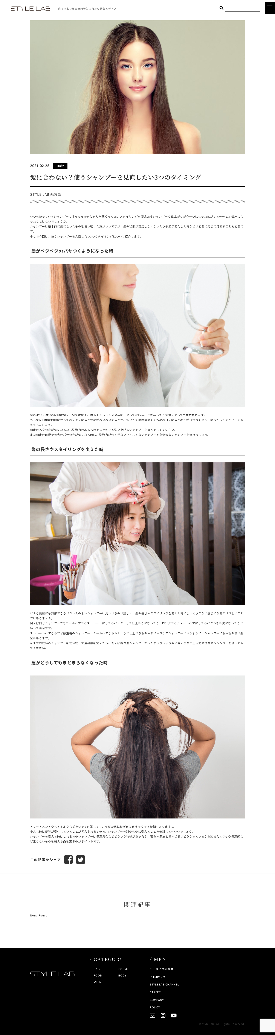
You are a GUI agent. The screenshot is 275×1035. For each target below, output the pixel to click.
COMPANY (157, 1000)
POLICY (155, 1007)
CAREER (155, 992)
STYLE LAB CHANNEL (164, 984)
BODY (122, 975)
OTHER (99, 981)
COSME (123, 969)
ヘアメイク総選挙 (162, 969)
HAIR (97, 969)
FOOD (98, 975)
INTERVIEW (157, 977)
